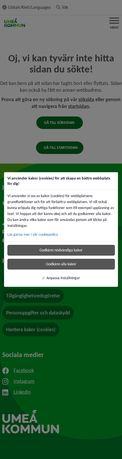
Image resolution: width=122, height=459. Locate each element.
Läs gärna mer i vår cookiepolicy (32, 234)
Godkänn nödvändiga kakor (61, 250)
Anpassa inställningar (63, 278)
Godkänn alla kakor (61, 264)
